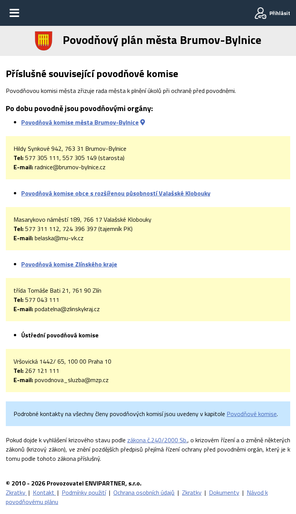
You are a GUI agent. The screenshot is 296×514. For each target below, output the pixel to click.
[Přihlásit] (260, 13)
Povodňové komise (252, 413)
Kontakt (44, 492)
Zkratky (16, 492)
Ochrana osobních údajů (144, 492)
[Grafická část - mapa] (142, 122)
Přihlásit (279, 13)
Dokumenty (224, 492)
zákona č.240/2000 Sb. (157, 440)
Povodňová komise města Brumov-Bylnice (80, 122)
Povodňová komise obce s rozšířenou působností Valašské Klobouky (115, 193)
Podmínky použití (84, 492)
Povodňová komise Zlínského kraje (69, 264)
